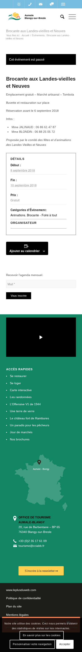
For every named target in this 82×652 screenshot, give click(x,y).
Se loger (15, 383)
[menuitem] (60, 16)
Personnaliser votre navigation (32, 644)
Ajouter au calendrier (24, 251)
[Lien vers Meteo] (19, 4)
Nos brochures (19, 439)
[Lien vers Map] (63, 4)
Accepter (64, 644)
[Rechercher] (60, 16)
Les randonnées (21, 397)
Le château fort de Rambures (29, 418)
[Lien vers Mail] (40, 4)
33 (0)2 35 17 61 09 (33, 541)
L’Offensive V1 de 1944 (25, 404)
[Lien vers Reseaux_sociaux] (51, 4)
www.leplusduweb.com (21, 590)
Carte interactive (21, 390)
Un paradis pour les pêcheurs (29, 425)
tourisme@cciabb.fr (31, 545)
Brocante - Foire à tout (42, 215)
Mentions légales (17, 614)
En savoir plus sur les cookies (42, 635)
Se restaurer (18, 376)
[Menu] (70, 16)
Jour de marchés (21, 432)
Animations (18, 215)
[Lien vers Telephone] (29, 4)
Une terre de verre (22, 411)
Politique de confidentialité (23, 598)
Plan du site (14, 606)
